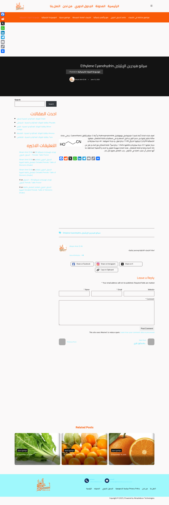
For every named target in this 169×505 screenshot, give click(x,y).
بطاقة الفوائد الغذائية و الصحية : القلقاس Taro (35, 137)
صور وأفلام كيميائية (100, 17)
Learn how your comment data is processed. (121, 332)
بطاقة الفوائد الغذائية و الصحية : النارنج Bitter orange (34, 128)
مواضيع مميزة (64, 17)
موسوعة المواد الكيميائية (29, 17)
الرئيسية (113, 6)
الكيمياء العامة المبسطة (81, 17)
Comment (150, 299)
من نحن (67, 6)
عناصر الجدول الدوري (118, 17)
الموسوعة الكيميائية (49, 17)
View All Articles (74, 255)
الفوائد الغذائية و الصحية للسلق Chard (31, 118)
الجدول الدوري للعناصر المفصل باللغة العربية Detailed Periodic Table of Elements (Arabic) (37, 162)
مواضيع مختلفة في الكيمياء (138, 17)
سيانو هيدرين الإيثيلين (91, 233)
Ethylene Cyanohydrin (72, 233)
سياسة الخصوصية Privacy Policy (128, 488)
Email (119, 289)
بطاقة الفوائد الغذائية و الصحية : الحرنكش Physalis (36, 122)
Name (87, 289)
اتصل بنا (55, 6)
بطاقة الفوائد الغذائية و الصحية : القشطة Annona (35, 133)
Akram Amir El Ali (25, 152)
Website (151, 289)
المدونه (97, 488)
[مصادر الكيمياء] (20, 6)
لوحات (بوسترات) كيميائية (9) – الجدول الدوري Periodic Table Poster (37, 153)
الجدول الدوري (84, 6)
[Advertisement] (84, 39)
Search (17, 99)
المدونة (100, 6)
